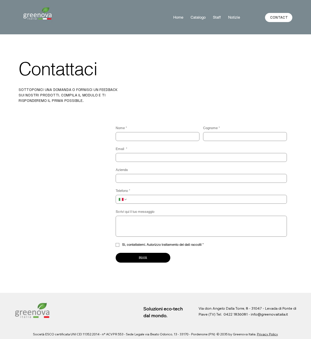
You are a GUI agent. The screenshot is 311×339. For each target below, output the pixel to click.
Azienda (122, 170)
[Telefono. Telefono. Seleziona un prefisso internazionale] (123, 199)
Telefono (123, 191)
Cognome (211, 128)
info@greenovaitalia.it (269, 314)
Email (121, 149)
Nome (121, 128)
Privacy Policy (267, 334)
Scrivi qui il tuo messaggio (135, 211)
